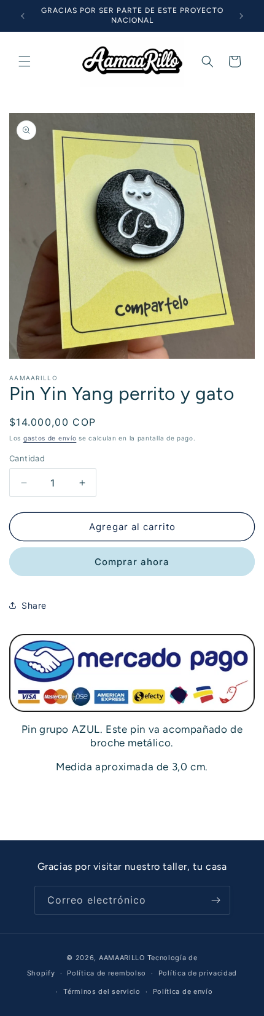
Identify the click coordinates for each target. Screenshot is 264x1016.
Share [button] (34, 605)
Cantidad (27, 458)
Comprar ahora (132, 562)
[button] (24, 61)
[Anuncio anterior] (22, 15)
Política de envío (183, 991)
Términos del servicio (102, 991)
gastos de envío (50, 438)
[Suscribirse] (216, 900)
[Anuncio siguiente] (241, 15)
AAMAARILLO (122, 957)
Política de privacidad (197, 973)
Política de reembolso (106, 973)
